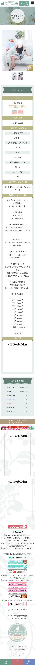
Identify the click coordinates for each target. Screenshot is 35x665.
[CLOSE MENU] (30, 2)
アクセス (22, 4)
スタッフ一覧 (19, 420)
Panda (20, 655)
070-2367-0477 (17, 646)
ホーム (11, 420)
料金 (27, 4)
